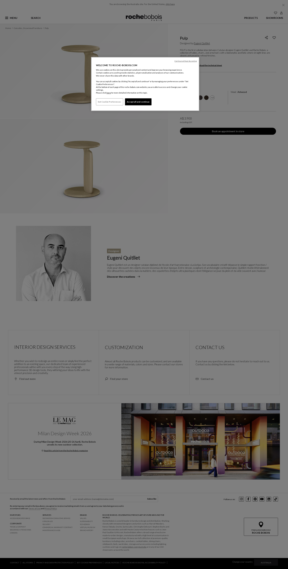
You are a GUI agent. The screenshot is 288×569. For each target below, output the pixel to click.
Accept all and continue (138, 102)
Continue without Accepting (185, 61)
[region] (145, 84)
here (108, 93)
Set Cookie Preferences (109, 102)
